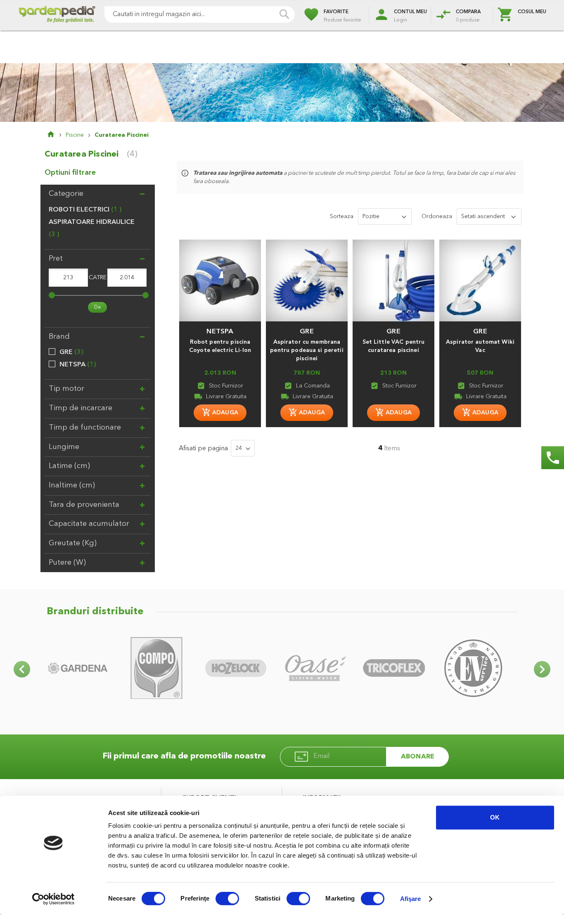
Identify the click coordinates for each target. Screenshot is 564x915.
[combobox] (199, 14)
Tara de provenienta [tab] (84, 505)
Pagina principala (56, 135)
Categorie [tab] (66, 193)
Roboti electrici (84, 210)
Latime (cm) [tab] (69, 466)
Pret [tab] (56, 258)
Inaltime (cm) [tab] (72, 485)
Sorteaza (341, 216)
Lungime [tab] (64, 447)
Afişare (410, 898)
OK (495, 817)
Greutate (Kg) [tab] (73, 543)
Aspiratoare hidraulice (92, 228)
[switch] (227, 899)
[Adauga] (220, 412)
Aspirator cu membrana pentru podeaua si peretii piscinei (307, 350)
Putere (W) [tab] (67, 562)
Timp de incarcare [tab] (80, 408)
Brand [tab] (59, 336)
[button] (220, 327)
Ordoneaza (437, 216)
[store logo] (57, 15)
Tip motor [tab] (66, 388)
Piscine (75, 135)
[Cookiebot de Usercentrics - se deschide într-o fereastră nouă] (53, 899)
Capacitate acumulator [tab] (89, 524)
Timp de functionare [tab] (85, 427)
